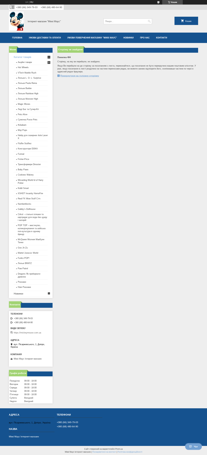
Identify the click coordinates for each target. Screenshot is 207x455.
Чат (196, 446)
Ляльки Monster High (28, 99)
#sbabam (22, 125)
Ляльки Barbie (25, 88)
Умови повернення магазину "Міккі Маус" (92, 37)
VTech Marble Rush (27, 73)
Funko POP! (23, 258)
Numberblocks (24, 204)
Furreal (21, 154)
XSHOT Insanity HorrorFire (30, 193)
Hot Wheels (23, 67)
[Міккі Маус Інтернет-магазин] (16, 21)
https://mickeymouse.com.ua (27, 332)
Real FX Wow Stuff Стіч (29, 198)
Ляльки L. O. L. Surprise (29, 78)
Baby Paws (23, 169)
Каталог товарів (22, 57)
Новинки (128, 37)
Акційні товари (25, 62)
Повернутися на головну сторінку (79, 75)
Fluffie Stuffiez (25, 143)
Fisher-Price (23, 159)
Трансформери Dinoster (29, 164)
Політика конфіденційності (130, 452)
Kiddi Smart (23, 188)
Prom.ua (119, 449)
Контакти (161, 37)
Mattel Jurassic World (28, 253)
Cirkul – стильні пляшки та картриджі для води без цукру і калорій (32, 217)
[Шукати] (149, 21)
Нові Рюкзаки (24, 287)
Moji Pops (22, 130)
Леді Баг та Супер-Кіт (28, 109)
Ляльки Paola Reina (27, 83)
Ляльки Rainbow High (28, 93)
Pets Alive (22, 114)
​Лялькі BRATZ (25, 263)
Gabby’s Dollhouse (26, 209)
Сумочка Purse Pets (27, 119)
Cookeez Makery (26, 175)
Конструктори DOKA (28, 148)
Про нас (145, 37)
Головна (17, 37)
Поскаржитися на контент (104, 452)
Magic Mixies (24, 104)
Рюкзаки (22, 282)
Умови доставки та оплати (45, 37)
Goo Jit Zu (23, 247)
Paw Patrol (23, 268)
